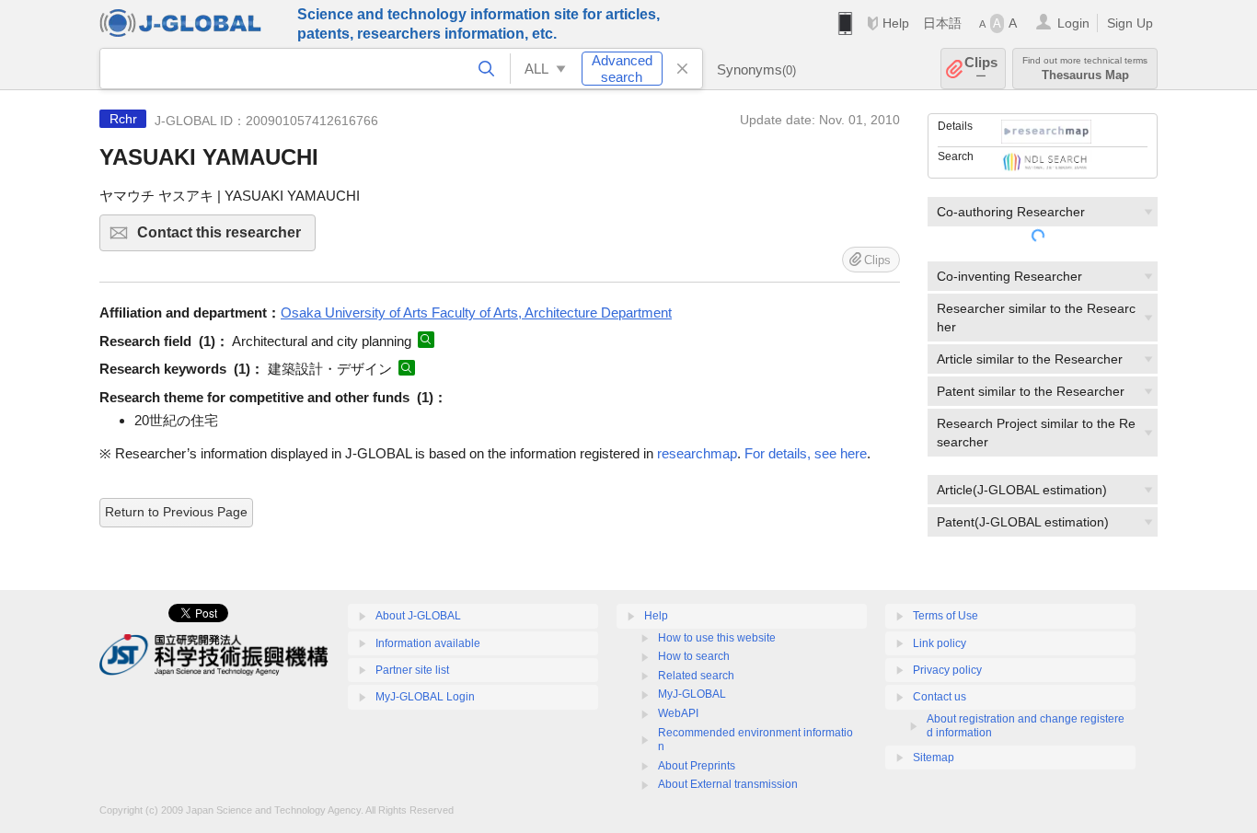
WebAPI (678, 713)
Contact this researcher (226, 238)
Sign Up (1130, 23)
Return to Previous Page (176, 511)
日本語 (942, 23)
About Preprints (696, 765)
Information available (427, 643)
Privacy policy (947, 670)
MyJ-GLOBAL (692, 694)
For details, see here (805, 453)
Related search (696, 675)
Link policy (939, 643)
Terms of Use (945, 615)
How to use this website (717, 637)
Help (895, 23)
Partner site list (412, 670)
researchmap (697, 453)
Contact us (939, 696)
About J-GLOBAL (418, 615)
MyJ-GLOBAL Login (425, 696)
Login (1073, 23)
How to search (694, 656)
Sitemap (933, 757)
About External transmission (728, 784)
